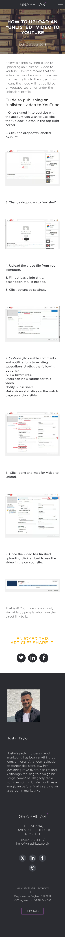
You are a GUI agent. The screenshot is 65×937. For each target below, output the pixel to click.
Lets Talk (32, 911)
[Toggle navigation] (60, 4)
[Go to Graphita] (22, 858)
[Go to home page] (32, 5)
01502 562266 (30, 840)
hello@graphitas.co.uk (32, 843)
